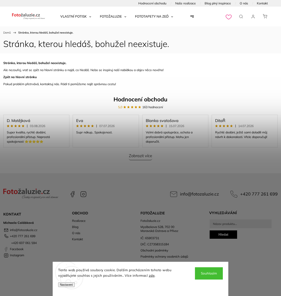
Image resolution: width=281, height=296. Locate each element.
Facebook (72, 194)
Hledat (223, 234)
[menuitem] (75, 16)
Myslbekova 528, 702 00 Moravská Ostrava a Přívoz (159, 229)
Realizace (79, 221)
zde (152, 275)
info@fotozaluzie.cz (199, 194)
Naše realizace (185, 3)
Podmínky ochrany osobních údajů (164, 256)
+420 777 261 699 (259, 194)
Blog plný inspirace (218, 3)
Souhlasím (209, 273)
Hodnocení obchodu (152, 3)
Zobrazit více (140, 155)
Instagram (83, 194)
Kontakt (262, 3)
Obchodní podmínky (154, 250)
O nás (244, 3)
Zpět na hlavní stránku (20, 77)
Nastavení (66, 284)
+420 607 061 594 (23, 243)
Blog (75, 227)
